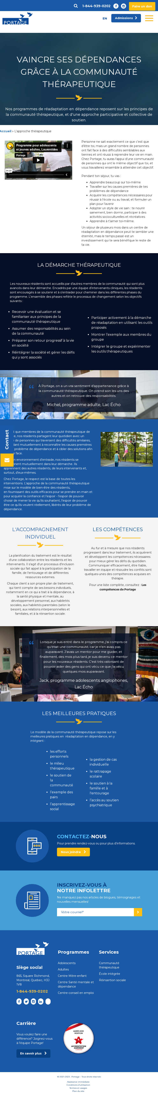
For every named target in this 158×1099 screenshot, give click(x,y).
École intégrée (109, 974)
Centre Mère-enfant (72, 976)
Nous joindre (71, 852)
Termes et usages (78, 1088)
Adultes (63, 969)
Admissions (124, 18)
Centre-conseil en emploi (76, 993)
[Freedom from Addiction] (17, 18)
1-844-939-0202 (96, 6)
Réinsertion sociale (112, 980)
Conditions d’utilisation (78, 1085)
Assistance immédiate (78, 1082)
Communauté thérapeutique (109, 965)
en (105, 18)
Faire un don (142, 6)
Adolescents (67, 963)
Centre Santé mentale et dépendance (76, 984)
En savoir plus (31, 1053)
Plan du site (78, 1091)
